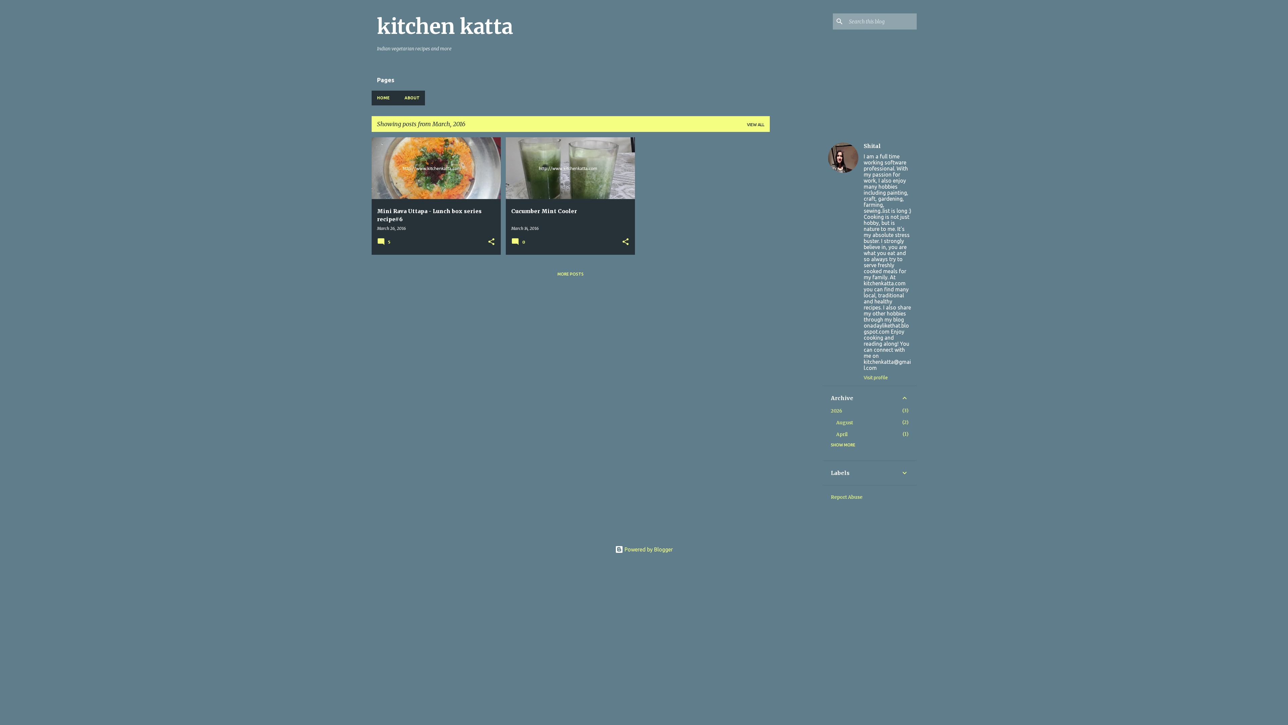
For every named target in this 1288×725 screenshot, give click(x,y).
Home (383, 98)
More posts (570, 274)
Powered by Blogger (648, 549)
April (842, 434)
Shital (872, 146)
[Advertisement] (796, 238)
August (844, 423)
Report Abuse (846, 497)
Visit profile (876, 377)
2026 (836, 411)
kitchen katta (445, 26)
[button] (491, 242)
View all (755, 125)
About (412, 98)
